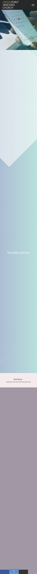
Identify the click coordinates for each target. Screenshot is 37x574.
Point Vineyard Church (10, 5)
